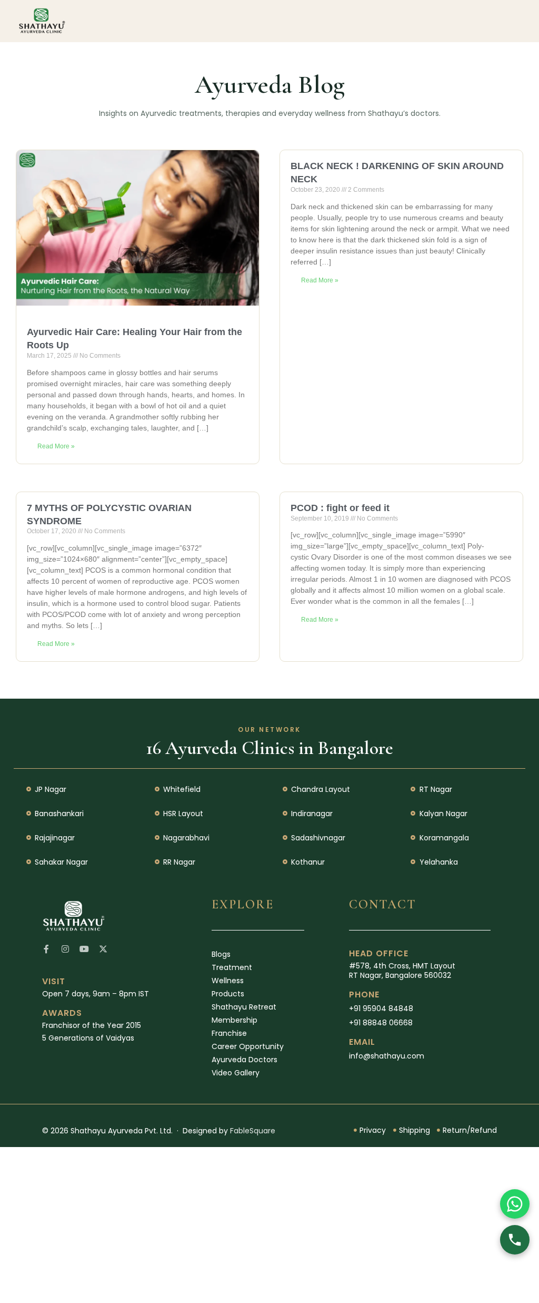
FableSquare (252, 1130)
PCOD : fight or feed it (340, 508)
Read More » (56, 446)
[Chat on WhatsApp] (515, 1204)
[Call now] (515, 1240)
